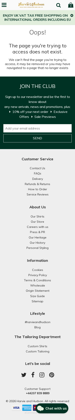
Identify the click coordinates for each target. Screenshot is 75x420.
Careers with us (37, 227)
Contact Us (37, 168)
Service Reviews (38, 194)
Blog (37, 327)
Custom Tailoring (37, 351)
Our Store (37, 222)
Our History (37, 243)
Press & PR (37, 232)
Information (37, 260)
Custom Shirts (37, 346)
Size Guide (37, 296)
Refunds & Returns (37, 184)
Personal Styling (37, 248)
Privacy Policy (37, 275)
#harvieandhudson (37, 322)
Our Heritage (37, 237)
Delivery (37, 179)
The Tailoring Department (37, 336)
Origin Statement (37, 291)
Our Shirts (37, 216)
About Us (37, 207)
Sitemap (37, 301)
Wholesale (37, 285)
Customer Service (37, 159)
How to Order (37, 189)
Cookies (37, 270)
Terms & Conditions (37, 280)
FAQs (37, 173)
